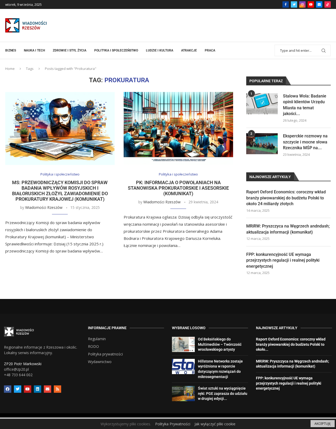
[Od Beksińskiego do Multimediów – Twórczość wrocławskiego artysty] (183, 344)
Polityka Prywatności (172, 423)
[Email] (319, 4)
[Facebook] (285, 4)
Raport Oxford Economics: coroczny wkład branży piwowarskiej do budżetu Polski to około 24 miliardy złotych (286, 197)
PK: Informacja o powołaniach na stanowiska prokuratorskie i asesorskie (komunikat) (178, 188)
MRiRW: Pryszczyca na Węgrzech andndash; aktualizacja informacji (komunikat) (288, 229)
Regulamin (97, 339)
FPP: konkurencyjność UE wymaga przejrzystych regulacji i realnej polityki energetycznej (282, 260)
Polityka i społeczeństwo (116, 50)
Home (10, 68)
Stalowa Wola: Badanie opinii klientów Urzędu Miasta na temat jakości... (304, 105)
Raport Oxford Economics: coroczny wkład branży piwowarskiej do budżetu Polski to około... (291, 344)
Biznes (10, 50)
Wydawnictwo (100, 362)
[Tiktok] (327, 4)
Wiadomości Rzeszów (43, 207)
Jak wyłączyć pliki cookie (215, 423)
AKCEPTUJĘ (322, 423)
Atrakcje (189, 50)
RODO (93, 346)
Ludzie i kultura (159, 50)
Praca (210, 50)
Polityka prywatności (105, 354)
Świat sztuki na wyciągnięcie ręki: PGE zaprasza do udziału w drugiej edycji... (222, 393)
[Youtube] (311, 4)
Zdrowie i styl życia (69, 50)
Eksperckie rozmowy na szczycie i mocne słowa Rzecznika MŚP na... (305, 141)
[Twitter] (294, 4)
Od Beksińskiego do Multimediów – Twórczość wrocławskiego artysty (220, 344)
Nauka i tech (34, 50)
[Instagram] (302, 4)
